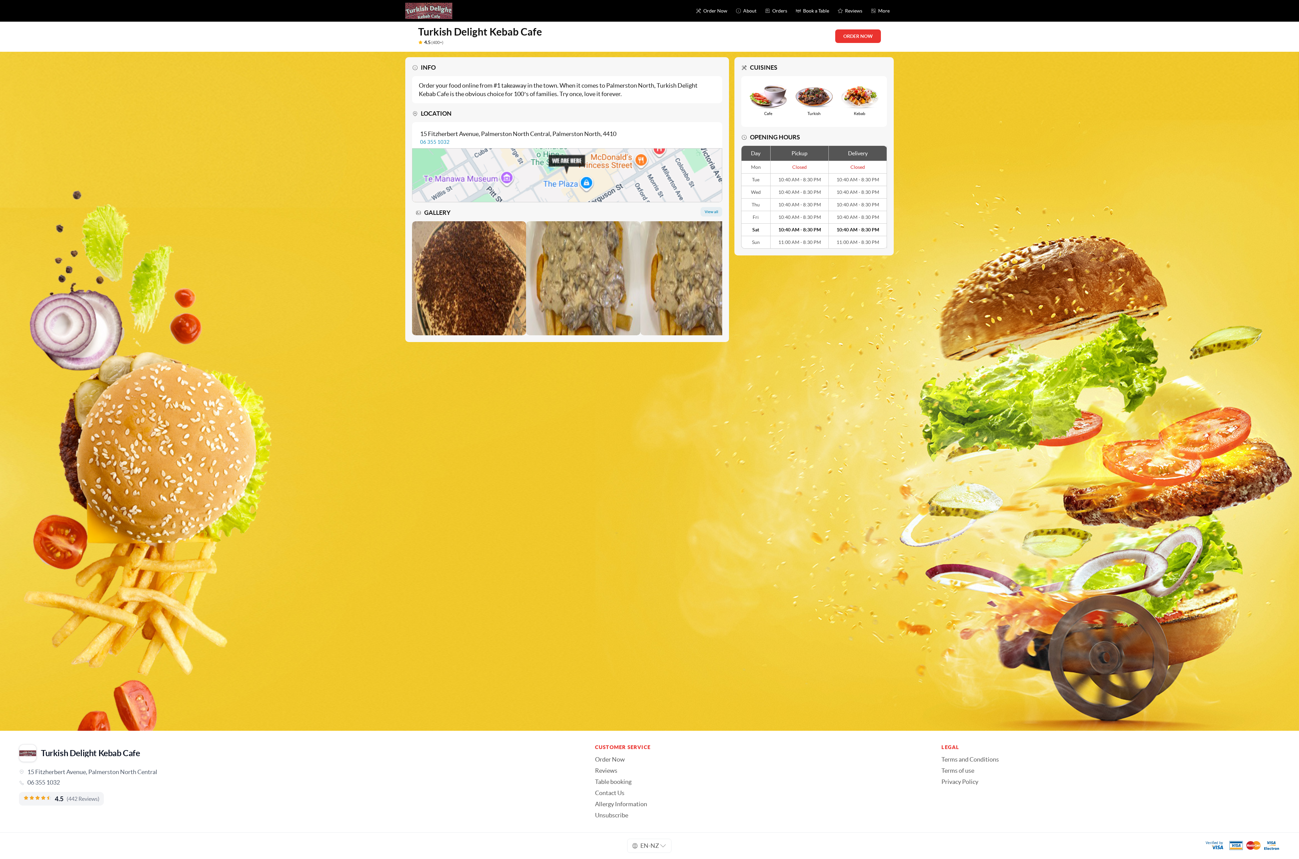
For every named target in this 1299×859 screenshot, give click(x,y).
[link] (297, 782)
